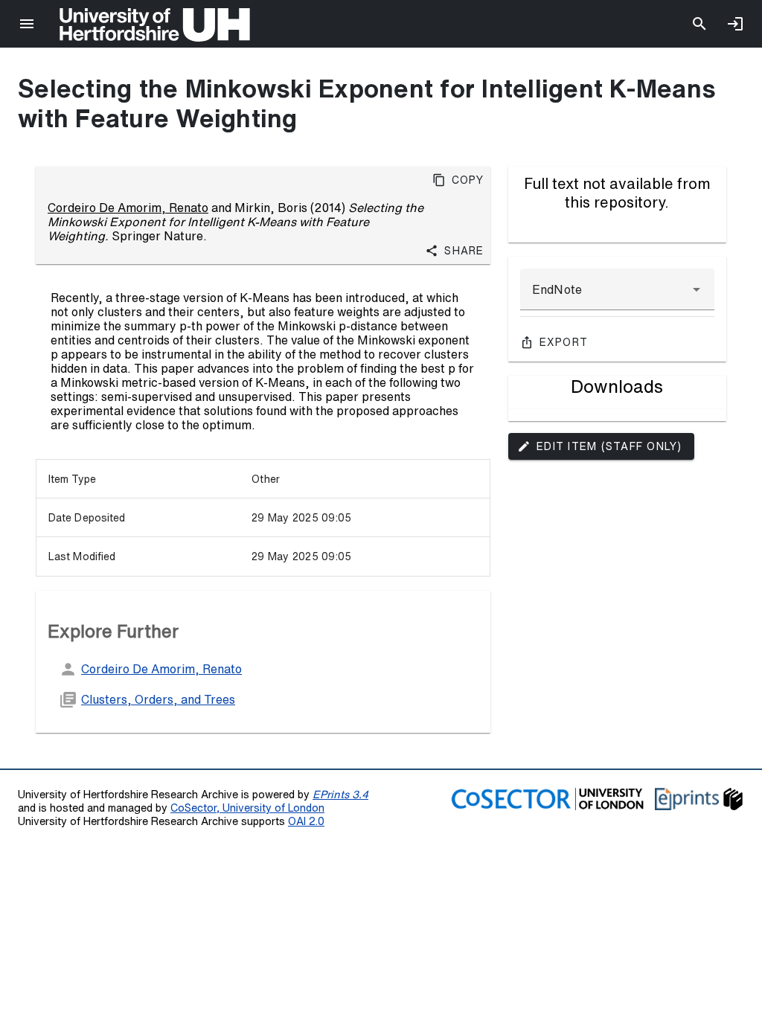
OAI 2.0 (306, 821)
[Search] (699, 24)
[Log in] (735, 24)
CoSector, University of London (247, 807)
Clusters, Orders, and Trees (158, 699)
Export (564, 342)
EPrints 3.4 (340, 794)
